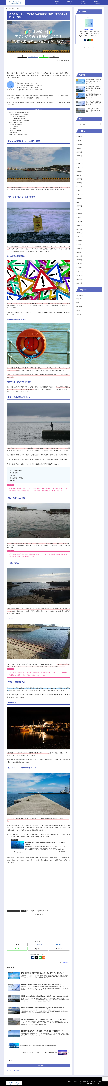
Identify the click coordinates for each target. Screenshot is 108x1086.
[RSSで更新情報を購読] (43, 957)
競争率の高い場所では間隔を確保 (20, 120)
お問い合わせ (86, 1081)
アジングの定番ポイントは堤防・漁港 (19, 112)
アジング (10, 910)
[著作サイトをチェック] (32, 957)
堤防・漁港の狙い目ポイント (17, 122)
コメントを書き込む (38, 1065)
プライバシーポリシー (96, 1081)
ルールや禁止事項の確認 (18, 116)
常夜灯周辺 (14, 132)
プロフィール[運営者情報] (74, 1081)
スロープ (13, 128)
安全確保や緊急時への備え (19, 118)
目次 (36, 109)
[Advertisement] (38, 66)
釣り (41, 910)
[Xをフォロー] (36, 957)
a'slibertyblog (88, 29)
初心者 (36, 910)
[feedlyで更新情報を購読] (40, 957)
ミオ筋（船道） (15, 126)
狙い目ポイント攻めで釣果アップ (18, 134)
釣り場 (23, 910)
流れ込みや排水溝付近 (16, 130)
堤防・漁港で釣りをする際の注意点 (20, 114)
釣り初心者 (17, 910)
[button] (54, 56)
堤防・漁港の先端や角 (16, 124)
